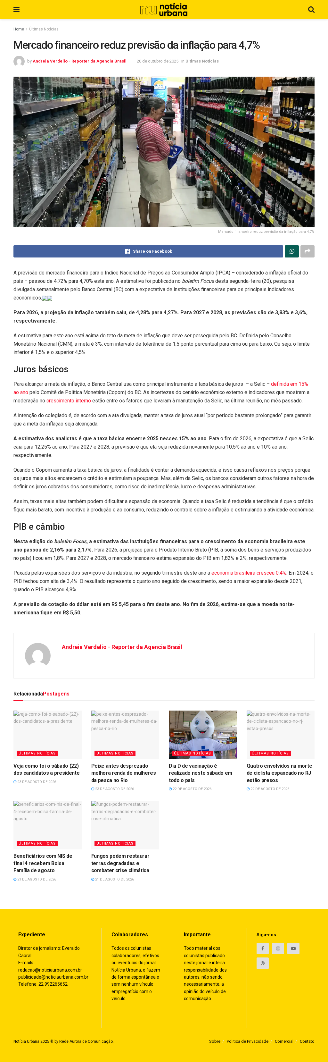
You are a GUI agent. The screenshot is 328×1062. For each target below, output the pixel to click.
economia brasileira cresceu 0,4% (248, 573)
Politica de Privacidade (247, 1041)
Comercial (284, 1041)
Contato (307, 1041)
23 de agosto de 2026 (36, 782)
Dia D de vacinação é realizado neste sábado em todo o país (200, 773)
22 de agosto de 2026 (191, 789)
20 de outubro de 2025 (157, 61)
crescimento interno (68, 401)
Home (18, 29)
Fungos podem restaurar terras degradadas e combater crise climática (120, 863)
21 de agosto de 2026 (36, 879)
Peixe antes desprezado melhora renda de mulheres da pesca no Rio (123, 773)
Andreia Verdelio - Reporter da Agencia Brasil (80, 61)
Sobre (214, 1041)
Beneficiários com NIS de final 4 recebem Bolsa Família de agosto (42, 863)
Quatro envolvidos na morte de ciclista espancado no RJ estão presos (279, 773)
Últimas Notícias (44, 29)
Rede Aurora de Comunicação (86, 1041)
